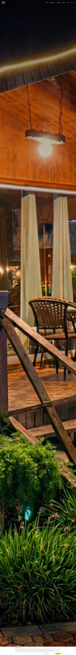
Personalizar (46, 653)
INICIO (47, 2)
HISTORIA (63, 2)
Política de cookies (56, 651)
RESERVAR (58, 2)
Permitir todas (58, 653)
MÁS (68, 2)
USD (73, 2)
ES (71, 2)
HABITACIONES (52, 2)
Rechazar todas (52, 653)
